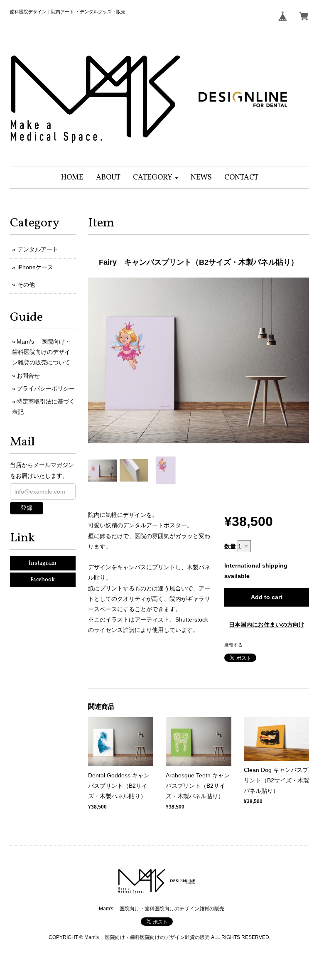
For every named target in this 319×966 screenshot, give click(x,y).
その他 (26, 284)
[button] (155, 177)
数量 (230, 546)
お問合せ (28, 375)
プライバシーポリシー (46, 388)
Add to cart (266, 597)
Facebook (42, 580)
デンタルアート (37, 249)
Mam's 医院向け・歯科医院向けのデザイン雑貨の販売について (41, 352)
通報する (233, 644)
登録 (26, 507)
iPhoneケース (35, 267)
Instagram (42, 563)
